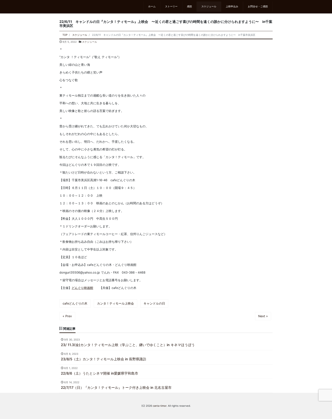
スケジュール (208, 6)
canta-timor (159, 405)
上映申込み (232, 6)
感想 (189, 6)
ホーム (152, 6)
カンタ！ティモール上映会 (115, 303)
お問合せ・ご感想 (258, 6)
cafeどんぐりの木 (75, 303)
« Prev (67, 316)
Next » (263, 316)
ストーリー (171, 6)
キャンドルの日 (154, 303)
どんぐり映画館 (82, 288)
